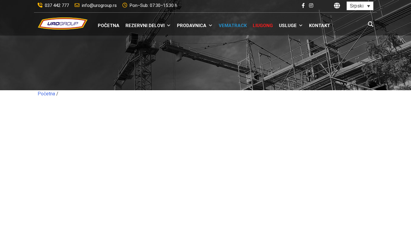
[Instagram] (312, 5)
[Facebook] (305, 5)
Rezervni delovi (145, 25)
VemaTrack (233, 25)
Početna (108, 25)
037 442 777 (57, 5)
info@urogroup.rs (100, 5)
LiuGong (263, 25)
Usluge (288, 25)
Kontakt (319, 25)
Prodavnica (191, 25)
